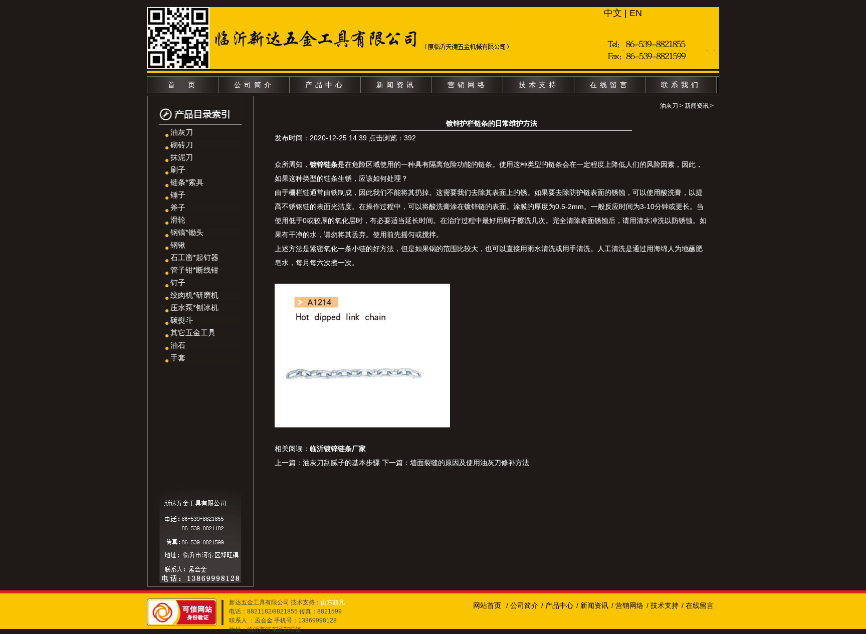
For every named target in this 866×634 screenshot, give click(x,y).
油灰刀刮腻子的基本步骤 (341, 463)
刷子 (177, 169)
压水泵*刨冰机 (194, 307)
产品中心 (325, 85)
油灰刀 (181, 132)
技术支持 (539, 85)
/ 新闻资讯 (592, 605)
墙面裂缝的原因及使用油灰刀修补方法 (469, 463)
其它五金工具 (192, 332)
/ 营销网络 (627, 605)
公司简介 (254, 85)
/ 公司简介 (522, 605)
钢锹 (177, 245)
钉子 (177, 282)
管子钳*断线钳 (194, 270)
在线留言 (610, 85)
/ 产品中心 (557, 605)
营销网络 (468, 85)
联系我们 (681, 85)
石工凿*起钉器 (194, 257)
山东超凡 (333, 602)
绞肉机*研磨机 (194, 295)
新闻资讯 (396, 85)
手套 (177, 357)
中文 (613, 13)
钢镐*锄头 (186, 232)
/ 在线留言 (698, 605)
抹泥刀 (181, 157)
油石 (177, 345)
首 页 (183, 85)
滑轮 (177, 220)
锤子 (177, 194)
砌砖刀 (181, 144)
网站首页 (487, 605)
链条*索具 (186, 182)
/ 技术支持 (662, 605)
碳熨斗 (181, 320)
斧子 (177, 207)
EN (635, 13)
